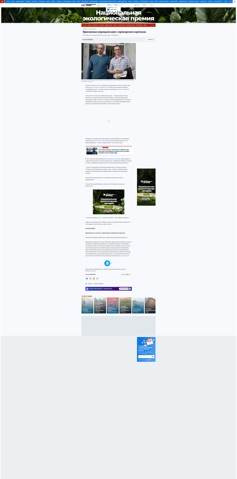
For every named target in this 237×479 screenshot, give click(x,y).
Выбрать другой (113, 9)
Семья (156, 1)
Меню (2, 1)
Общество (34, 1)
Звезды (53, 1)
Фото (8, 1)
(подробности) (125, 256)
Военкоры (101, 25)
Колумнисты (85, 1)
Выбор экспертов (122, 1)
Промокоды (203, 1)
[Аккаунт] (235, 1)
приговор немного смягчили (112, 159)
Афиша (145, 25)
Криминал (90, 283)
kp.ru (129, 274)
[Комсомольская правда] (88, 5)
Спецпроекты (217, 1)
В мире (48, 1)
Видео (13, 1)
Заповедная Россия (130, 25)
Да (108, 9)
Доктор (130, 1)
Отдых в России (121, 25)
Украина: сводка (108, 25)
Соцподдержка (67, 1)
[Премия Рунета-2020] (100, 4)
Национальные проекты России (107, 1)
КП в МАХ (115, 25)
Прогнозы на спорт (194, 1)
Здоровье (59, 1)
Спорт (78, 1)
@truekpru (93, 271)
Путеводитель (174, 1)
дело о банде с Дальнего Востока (100, 87)
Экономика (42, 1)
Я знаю (151, 1)
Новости (90, 25)
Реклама (144, 5)
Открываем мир (144, 1)
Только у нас (95, 25)
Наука (73, 1)
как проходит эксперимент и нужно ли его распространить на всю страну (114, 151)
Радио (138, 5)
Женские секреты (164, 1)
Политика (27, 1)
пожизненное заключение (101, 141)
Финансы (136, 1)
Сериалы (210, 1)
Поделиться (150, 39)
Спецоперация (20, 1)
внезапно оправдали (122, 89)
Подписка (151, 5)
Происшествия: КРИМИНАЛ (98, 283)
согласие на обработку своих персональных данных (144, 360)
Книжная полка (183, 1)
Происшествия (94, 1)
